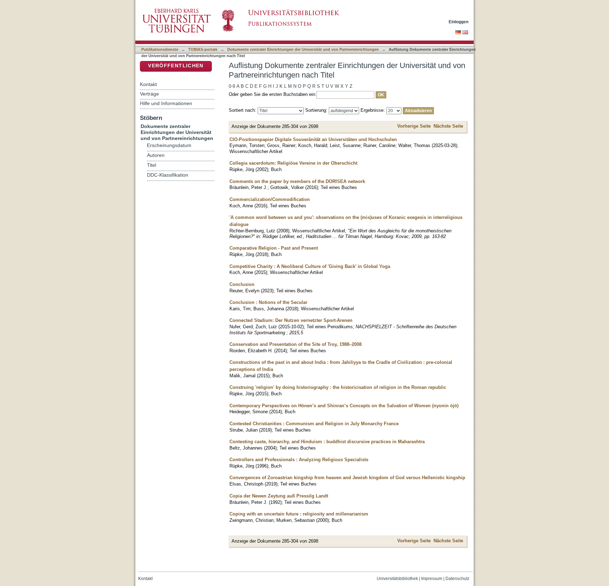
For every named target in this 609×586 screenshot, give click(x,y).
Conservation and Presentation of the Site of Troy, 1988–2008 (295, 344)
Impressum (431, 578)
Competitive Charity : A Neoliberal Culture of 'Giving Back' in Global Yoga (309, 266)
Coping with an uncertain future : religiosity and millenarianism (298, 514)
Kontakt (148, 84)
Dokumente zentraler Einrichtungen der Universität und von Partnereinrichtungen (303, 49)
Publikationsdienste (159, 49)
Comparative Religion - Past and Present (273, 248)
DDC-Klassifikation (167, 175)
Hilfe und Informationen (166, 103)
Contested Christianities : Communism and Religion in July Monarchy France (314, 423)
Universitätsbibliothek (397, 578)
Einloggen (458, 21)
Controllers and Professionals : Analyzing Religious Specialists (298, 459)
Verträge (149, 94)
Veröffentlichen (175, 65)
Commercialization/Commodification (269, 199)
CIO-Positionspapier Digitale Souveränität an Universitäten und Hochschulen (313, 139)
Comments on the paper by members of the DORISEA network (297, 181)
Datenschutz (457, 578)
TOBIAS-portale (202, 49)
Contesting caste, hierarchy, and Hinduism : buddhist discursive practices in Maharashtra (327, 441)
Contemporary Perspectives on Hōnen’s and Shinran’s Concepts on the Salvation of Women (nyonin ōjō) (344, 405)
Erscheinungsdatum (169, 145)
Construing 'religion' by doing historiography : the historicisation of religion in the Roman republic (337, 387)
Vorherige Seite (414, 126)
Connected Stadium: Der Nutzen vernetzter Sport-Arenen (290, 320)
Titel (151, 165)
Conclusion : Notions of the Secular (268, 302)
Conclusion (241, 284)
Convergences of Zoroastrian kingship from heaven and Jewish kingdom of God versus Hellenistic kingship (347, 477)
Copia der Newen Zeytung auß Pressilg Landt (278, 496)
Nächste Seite (448, 126)
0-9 (232, 86)
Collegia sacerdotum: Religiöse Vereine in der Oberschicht (293, 163)
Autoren (156, 155)
